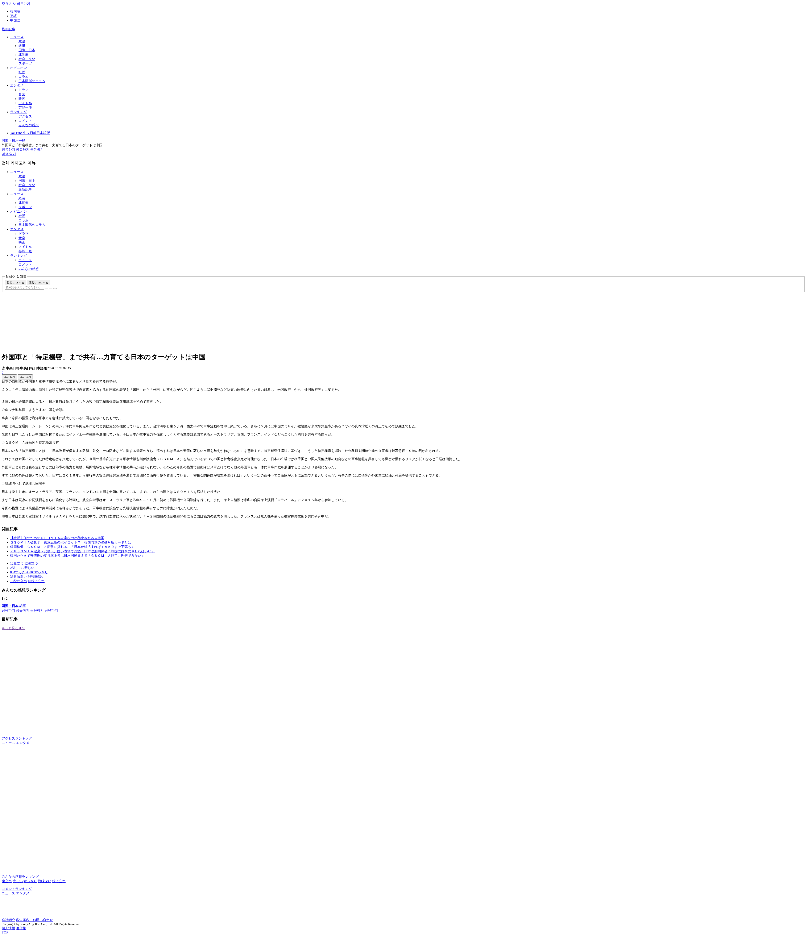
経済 (21, 45)
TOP (5, 932)
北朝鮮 (23, 54)
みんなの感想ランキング (20, 876)
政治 (21, 41)
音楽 (21, 94)
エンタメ (17, 85)
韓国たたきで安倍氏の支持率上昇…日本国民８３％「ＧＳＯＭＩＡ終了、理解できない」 (77, 555)
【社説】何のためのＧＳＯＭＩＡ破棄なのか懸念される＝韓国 (57, 538)
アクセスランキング (17, 738)
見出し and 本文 (38, 282)
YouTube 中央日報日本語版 (30, 133)
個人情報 (8, 928)
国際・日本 (26, 50)
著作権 (21, 928)
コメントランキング (17, 889)
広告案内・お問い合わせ (34, 920)
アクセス (25, 116)
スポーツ (25, 63)
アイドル (25, 103)
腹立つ (7, 881)
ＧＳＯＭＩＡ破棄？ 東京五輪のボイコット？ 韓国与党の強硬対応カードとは (70, 542)
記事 (14, 606)
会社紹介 (8, 920)
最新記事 (8, 29)
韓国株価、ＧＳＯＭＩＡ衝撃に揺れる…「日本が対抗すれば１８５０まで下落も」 (72, 547)
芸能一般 (25, 107)
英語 (13, 16)
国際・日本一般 (13, 140)
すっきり (30, 881)
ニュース (17, 37)
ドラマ (23, 90)
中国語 (15, 20)
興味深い (44, 881)
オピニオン (18, 68)
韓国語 (15, 11)
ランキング (18, 112)
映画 (21, 98)
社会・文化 (26, 59)
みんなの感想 (28, 125)
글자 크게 (25, 376)
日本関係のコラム (31, 81)
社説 (21, 72)
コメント (25, 120)
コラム (23, 76)
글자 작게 (9, 376)
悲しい (18, 881)
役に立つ (59, 881)
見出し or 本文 (15, 282)
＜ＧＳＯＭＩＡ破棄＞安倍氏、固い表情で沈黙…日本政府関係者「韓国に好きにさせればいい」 (82, 551)
